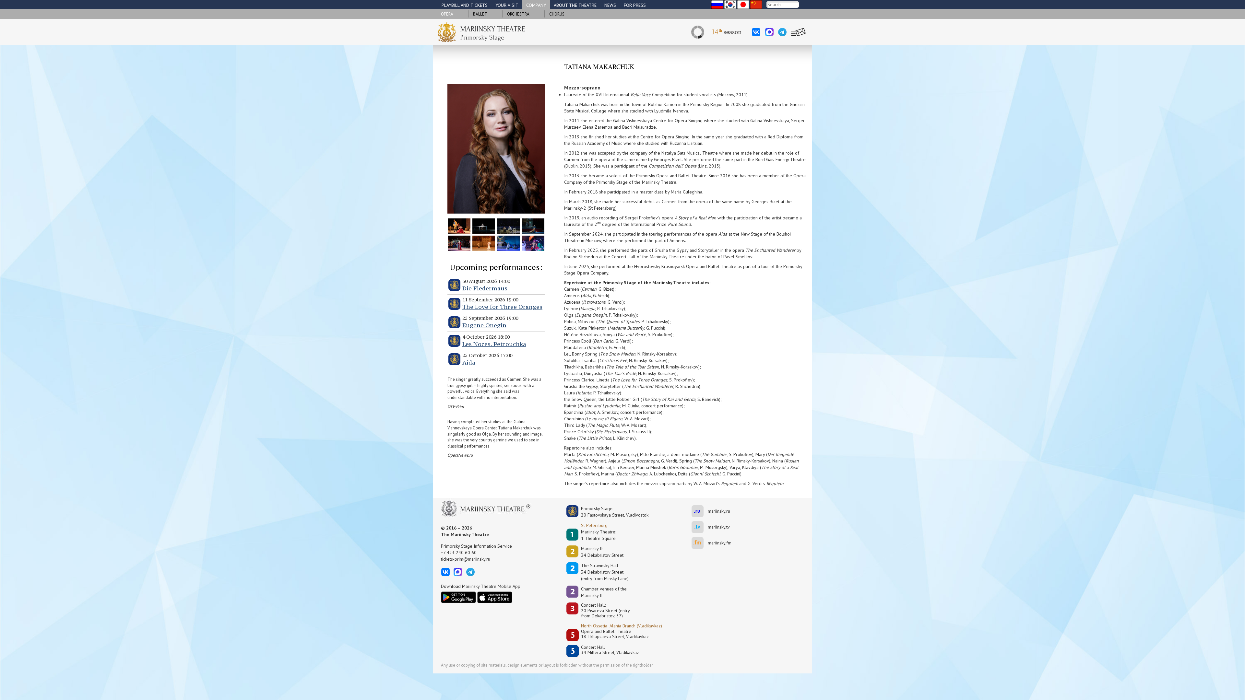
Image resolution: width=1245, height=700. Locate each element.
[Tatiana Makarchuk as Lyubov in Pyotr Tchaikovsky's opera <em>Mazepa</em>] (459, 243)
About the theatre (575, 5)
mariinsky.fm (700, 543)
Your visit (506, 5)
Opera (447, 14)
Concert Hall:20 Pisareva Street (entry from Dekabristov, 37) (605, 610)
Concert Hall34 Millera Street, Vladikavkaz (610, 650)
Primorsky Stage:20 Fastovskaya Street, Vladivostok (610, 512)
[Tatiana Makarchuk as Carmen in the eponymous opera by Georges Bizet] (459, 225)
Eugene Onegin (484, 325)
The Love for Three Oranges (502, 306)
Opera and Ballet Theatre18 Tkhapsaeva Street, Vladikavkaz (615, 634)
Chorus (556, 14)
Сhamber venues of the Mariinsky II (604, 592)
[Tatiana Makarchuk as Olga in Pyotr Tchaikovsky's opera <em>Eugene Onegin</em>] (483, 243)
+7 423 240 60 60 (459, 552)
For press (635, 5)
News (610, 5)
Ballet (480, 14)
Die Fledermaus (484, 288)
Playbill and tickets (465, 5)
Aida (468, 362)
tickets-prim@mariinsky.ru (465, 559)
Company (536, 5)
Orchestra (518, 14)
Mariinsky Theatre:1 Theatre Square (598, 535)
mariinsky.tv (700, 527)
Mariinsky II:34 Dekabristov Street (602, 552)
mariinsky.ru (700, 511)
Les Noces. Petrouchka (494, 344)
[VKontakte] (756, 32)
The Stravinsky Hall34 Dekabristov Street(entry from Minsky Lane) (605, 572)
